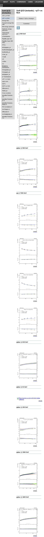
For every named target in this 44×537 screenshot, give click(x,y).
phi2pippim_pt (6, 74)
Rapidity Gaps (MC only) (7, 41)
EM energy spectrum (8, 26)
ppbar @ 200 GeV (22, 407)
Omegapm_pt (6, 72)
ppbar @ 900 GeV (22, 148)
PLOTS (12, 2)
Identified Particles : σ (7, 96)
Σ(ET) (4, 83)
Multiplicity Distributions (5, 66)
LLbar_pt (4, 54)
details (35, 72)
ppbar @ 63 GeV (21, 387)
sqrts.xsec (5, 81)
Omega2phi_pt (6, 69)
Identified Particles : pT (7, 99)
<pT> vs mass (6, 79)
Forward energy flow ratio (8, 23)
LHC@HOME (39, 2)
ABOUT (5, 2)
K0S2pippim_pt (6, 47)
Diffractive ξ (5, 88)
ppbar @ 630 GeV (22, 342)
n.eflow (4, 61)
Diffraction (5, 111)
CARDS (30, 2)
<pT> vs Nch (6, 16)
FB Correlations (6, 107)
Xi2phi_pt (4, 90)
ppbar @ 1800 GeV (22, 497)
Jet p (4, 45)
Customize (26, 23)
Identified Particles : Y (7, 117)
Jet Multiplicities (6, 114)
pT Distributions (6, 76)
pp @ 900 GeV (21, 34)
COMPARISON (21, 2)
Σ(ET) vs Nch (6, 86)
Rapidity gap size (7, 38)
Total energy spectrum (5, 33)
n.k (3, 63)
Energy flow (5, 20)
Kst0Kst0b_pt (6, 52)
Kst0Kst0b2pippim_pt (8, 49)
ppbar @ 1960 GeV (22, 452)
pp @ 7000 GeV (21, 193)
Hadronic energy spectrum (7, 29)
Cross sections (6, 93)
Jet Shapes (5, 109)
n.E (3, 59)
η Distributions (6, 36)
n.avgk (4, 56)
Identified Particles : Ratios (7, 103)
